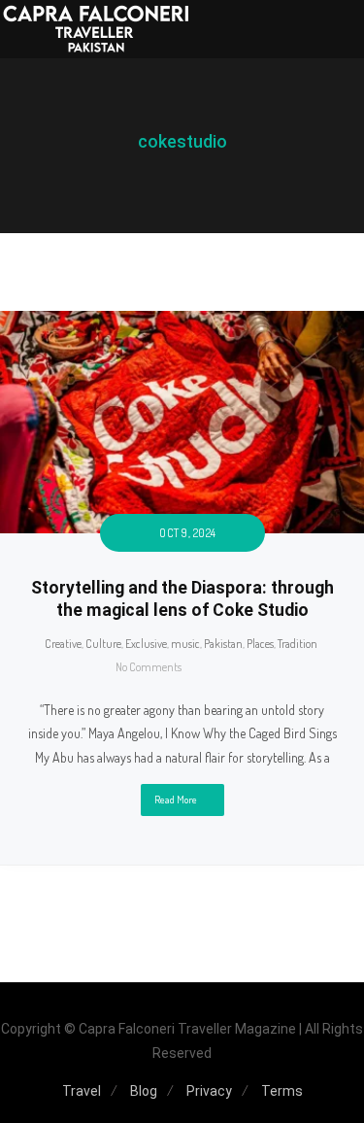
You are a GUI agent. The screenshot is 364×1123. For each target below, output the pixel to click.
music (185, 643)
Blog (143, 1091)
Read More (175, 799)
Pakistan (223, 643)
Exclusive (146, 643)
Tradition (297, 643)
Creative (63, 643)
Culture (103, 643)
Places (260, 643)
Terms (282, 1091)
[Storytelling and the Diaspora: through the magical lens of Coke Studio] (182, 322)
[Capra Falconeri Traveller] (97, 29)
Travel (81, 1091)
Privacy (209, 1091)
